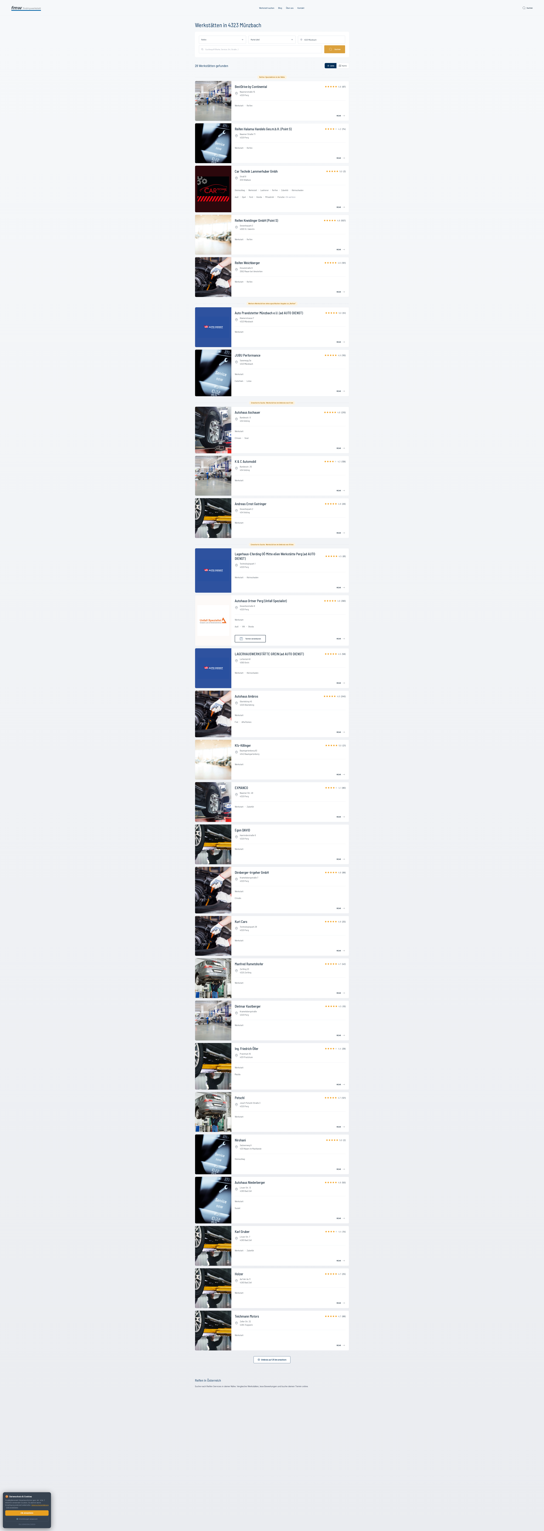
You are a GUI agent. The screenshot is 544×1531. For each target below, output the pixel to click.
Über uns (290, 8)
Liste (332, 65)
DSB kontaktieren (12, 1507)
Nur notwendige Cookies (27, 1524)
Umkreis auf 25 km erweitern (273, 1359)
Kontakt (301, 8)
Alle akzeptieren (27, 1513)
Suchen (530, 8)
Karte (344, 65)
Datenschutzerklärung (40, 1505)
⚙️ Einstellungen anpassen (27, 1519)
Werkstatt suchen (266, 8)
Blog (280, 8)
